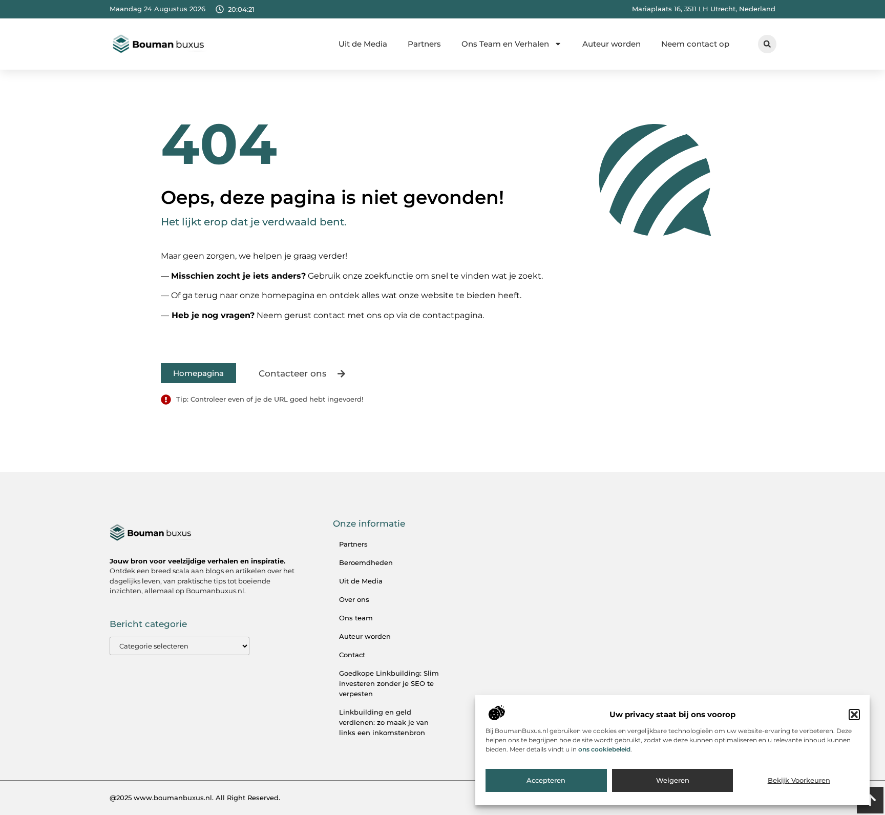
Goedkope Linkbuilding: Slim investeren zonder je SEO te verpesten (389, 683)
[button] (854, 714)
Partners (424, 44)
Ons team (356, 618)
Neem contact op (695, 44)
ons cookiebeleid (604, 749)
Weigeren (672, 781)
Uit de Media (363, 44)
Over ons (354, 599)
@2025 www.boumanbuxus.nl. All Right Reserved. (195, 797)
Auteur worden (611, 44)
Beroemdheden (366, 562)
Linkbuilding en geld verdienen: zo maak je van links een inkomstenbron (384, 722)
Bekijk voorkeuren (799, 781)
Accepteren (545, 781)
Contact (352, 655)
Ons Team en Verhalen (505, 44)
